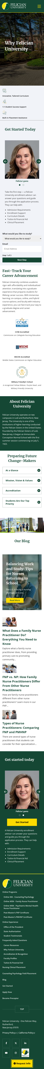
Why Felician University (14, 949)
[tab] (22, 470)
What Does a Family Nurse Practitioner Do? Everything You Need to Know (21, 637)
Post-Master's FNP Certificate (16, 912)
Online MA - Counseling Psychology (19, 897)
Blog (4, 979)
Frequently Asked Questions (14, 940)
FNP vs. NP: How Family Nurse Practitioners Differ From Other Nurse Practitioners (21, 683)
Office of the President (13, 927)
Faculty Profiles (10, 958)
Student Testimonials (13, 936)
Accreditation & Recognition (16, 954)
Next (38, 161)
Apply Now (7, 992)
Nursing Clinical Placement (14, 967)
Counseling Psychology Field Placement (19, 973)
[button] (22, 470)
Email (5, 244)
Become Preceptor (10, 998)
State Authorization (12, 931)
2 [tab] (24, 185)
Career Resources (11, 945)
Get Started (7, 986)
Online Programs (9, 892)
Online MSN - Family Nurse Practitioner (21, 901)
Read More (15, 600)
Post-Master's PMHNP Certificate (18, 917)
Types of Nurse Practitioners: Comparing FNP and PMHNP (20, 727)
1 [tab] (20, 185)
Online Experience (10, 922)
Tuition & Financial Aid (13, 963)
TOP (22, 1009)
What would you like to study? (17, 234)
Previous (5, 161)
